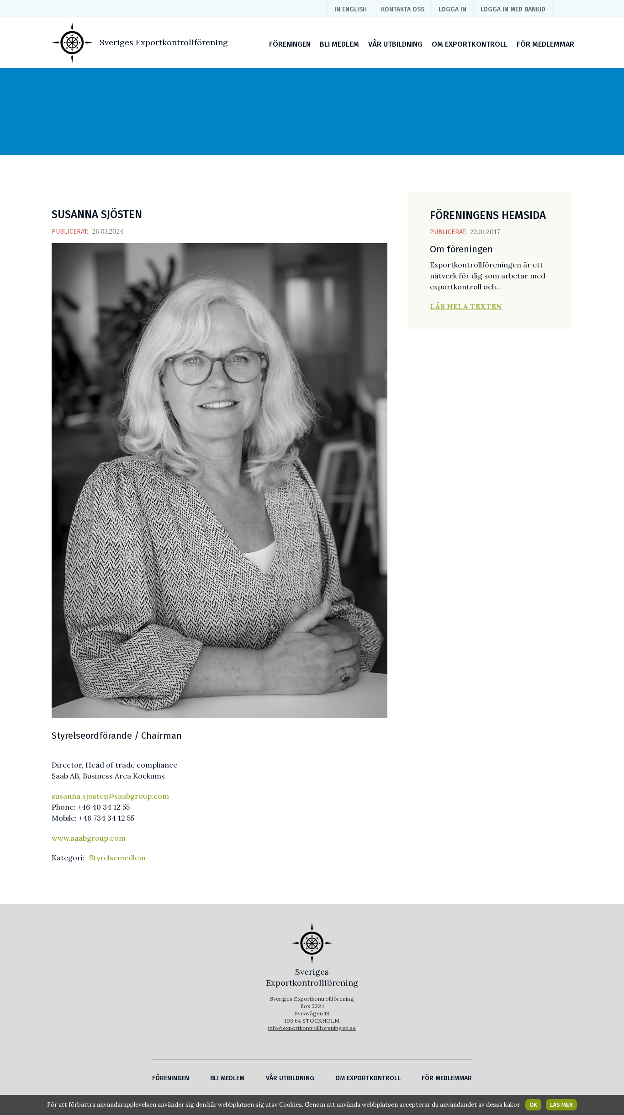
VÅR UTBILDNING (395, 44)
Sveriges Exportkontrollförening (164, 42)
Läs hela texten (466, 306)
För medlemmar (545, 44)
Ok (533, 1104)
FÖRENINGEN (290, 44)
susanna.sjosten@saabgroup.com (110, 795)
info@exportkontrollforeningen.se (312, 1027)
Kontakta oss (402, 9)
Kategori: (68, 857)
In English (350, 9)
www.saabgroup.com (89, 838)
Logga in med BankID (513, 9)
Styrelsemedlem (117, 857)
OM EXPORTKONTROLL (470, 44)
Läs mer (561, 1104)
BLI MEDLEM (339, 44)
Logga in (452, 9)
